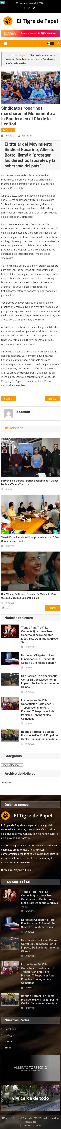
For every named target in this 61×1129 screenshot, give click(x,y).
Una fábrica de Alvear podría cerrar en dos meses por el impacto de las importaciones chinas (40, 681)
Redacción (27, 135)
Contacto (27, 1125)
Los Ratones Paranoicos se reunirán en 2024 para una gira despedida (11, 398)
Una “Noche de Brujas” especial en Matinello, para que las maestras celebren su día (29, 596)
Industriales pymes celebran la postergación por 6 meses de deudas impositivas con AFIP (54, 398)
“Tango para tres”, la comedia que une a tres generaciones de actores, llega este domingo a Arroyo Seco (39, 635)
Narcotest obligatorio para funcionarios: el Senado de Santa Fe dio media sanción (38, 659)
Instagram (10, 1035)
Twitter (9, 1041)
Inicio (38, 1125)
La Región (8, 130)
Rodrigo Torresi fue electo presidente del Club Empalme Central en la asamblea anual (39, 735)
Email (8, 1047)
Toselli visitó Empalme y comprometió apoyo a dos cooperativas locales (30, 539)
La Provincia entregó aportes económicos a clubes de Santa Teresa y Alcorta (29, 482)
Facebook (10, 1029)
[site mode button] (50, 43)
